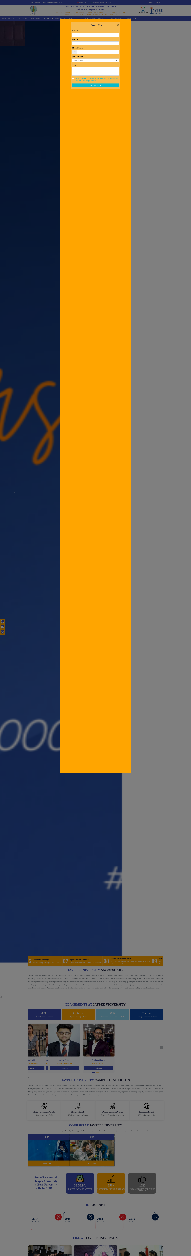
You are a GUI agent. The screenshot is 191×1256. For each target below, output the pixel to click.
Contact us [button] (130, 18)
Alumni (92, 18)
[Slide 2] (97, 1072)
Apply (158, 2)
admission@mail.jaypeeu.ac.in (53, 2)
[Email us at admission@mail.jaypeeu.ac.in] (2, 626)
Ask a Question (35, 2)
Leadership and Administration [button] (29, 18)
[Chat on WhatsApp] (2, 632)
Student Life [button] (82, 18)
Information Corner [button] (116, 18)
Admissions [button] (59, 18)
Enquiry (150, 2)
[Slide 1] (93, 1072)
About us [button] (11, 18)
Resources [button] (101, 18)
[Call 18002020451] (2, 621)
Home (4, 18)
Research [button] (70, 18)
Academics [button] (47, 18)
